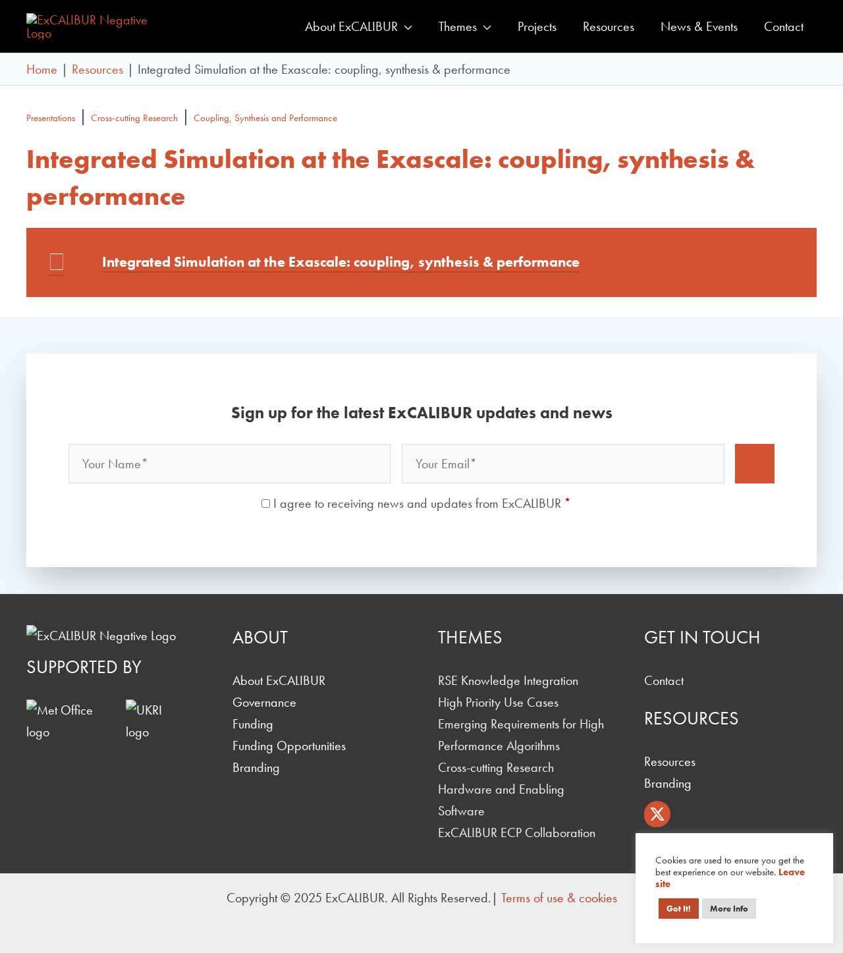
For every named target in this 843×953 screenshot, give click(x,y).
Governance (264, 702)
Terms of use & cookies (559, 897)
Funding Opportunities (289, 745)
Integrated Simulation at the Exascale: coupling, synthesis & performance (341, 261)
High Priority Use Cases (498, 702)
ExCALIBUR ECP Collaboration (516, 832)
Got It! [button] (678, 908)
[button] (405, 26)
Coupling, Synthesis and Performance (265, 117)
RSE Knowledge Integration (508, 680)
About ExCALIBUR (278, 680)
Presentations (50, 117)
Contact (664, 680)
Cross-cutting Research (134, 117)
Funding (252, 723)
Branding (256, 767)
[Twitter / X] (657, 814)
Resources (669, 761)
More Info (729, 908)
